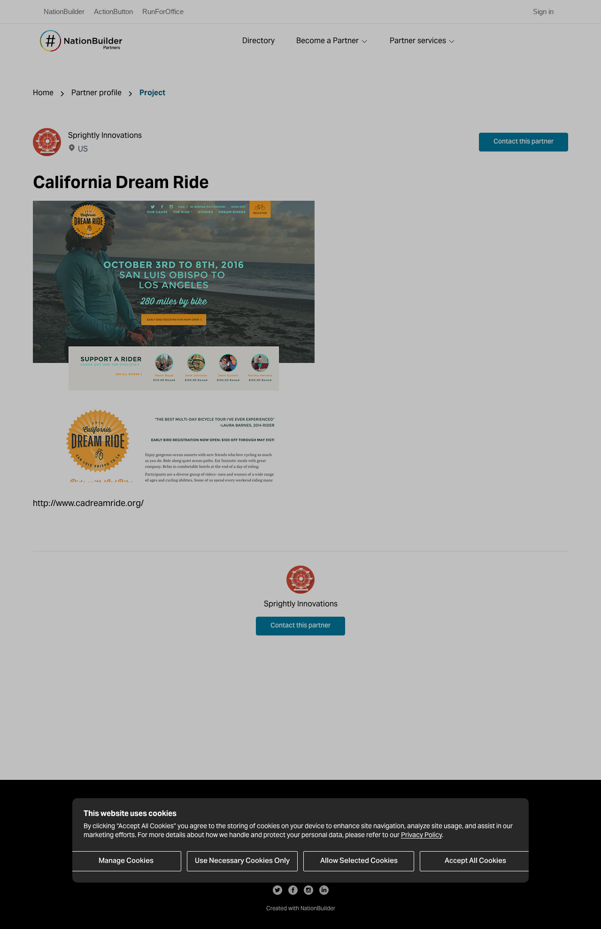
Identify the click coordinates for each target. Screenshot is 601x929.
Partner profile (96, 93)
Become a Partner (327, 40)
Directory (258, 40)
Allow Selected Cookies (359, 861)
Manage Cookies (126, 861)
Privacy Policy (421, 835)
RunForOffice (163, 11)
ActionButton (113, 11)
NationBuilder (64, 11)
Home (43, 93)
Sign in (543, 11)
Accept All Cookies (475, 861)
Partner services (418, 40)
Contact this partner (523, 142)
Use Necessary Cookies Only (242, 861)
